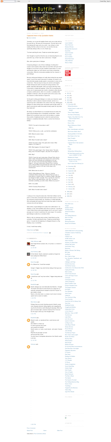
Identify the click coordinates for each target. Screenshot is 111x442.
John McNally (68, 330)
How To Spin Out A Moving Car (75, 163)
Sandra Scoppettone (70, 364)
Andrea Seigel (68, 368)
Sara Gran (67, 303)
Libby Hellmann (35, 241)
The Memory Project (70, 332)
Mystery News (68, 338)
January (70, 189)
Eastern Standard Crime (71, 285)
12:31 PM (34, 280)
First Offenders (69, 291)
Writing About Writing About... (75, 151)
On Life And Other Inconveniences (73, 346)
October (70, 168)
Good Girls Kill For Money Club (73, 301)
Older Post (59, 430)
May (69, 180)
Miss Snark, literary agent (71, 334)
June (69, 177)
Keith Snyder (68, 370)
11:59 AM (33, 258)
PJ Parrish (67, 352)
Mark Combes (68, 271)
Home (44, 430)
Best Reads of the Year (74, 136)
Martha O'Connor (69, 344)
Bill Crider (67, 252)
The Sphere (68, 378)
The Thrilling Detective (70, 215)
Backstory (67, 248)
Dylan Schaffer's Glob (70, 283)
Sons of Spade (68, 372)
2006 (68, 196)
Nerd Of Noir (68, 342)
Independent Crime (69, 309)
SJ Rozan (67, 362)
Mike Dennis (34, 302)
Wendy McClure (69, 327)
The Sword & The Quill (70, 380)
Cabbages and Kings (70, 262)
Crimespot (67, 277)
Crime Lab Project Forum (71, 275)
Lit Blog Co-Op (68, 323)
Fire (69, 146)
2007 (68, 194)
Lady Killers (68, 317)
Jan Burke (67, 254)
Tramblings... (68, 385)
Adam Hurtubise (69, 240)
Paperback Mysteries (70, 350)
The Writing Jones (72, 140)
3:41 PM (33, 313)
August (70, 173)
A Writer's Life (68, 236)
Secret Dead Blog (69, 366)
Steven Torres (68, 384)
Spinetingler (68, 219)
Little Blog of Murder (70, 325)
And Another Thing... (70, 246)
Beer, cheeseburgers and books (76, 129)
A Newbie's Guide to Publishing (73, 232)
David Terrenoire (69, 374)
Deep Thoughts (71, 138)
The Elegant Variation (70, 287)
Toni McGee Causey (70, 265)
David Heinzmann (69, 58)
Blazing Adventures (70, 221)
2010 (68, 100)
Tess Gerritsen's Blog (70, 297)
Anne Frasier (68, 293)
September (71, 171)
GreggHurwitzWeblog (70, 307)
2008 (68, 191)
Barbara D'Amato (69, 47)
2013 (68, 93)
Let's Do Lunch (68, 319)
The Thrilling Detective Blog (72, 382)
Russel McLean (69, 328)
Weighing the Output (73, 157)
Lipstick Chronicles (70, 321)
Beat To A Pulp (68, 217)
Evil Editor (67, 289)
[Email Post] (49, 232)
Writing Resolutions (73, 106)
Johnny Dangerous (69, 281)
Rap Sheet (67, 354)
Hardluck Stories (69, 207)
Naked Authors (68, 340)
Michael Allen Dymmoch (71, 49)
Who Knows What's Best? (74, 131)
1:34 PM (33, 298)
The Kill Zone (68, 315)
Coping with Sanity (69, 269)
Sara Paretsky (34, 251)
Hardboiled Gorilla (69, 305)
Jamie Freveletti (69, 52)
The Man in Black (69, 376)
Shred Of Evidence (70, 211)
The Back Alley (69, 209)
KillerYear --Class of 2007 (71, 313)
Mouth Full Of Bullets (70, 223)
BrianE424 (33, 284)
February (70, 186)
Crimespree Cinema (70, 279)
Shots (66, 213)
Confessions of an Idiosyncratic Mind (74, 267)
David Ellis (67, 51)
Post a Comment (31, 428)
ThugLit (67, 205)
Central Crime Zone (70, 264)
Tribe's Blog (68, 389)
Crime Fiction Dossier (70, 273)
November (71, 166)
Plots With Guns (69, 203)
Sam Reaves (68, 358)
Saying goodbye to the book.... (75, 133)
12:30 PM (34, 270)
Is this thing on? (69, 311)
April (69, 182)
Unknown (33, 344)
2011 (68, 97)
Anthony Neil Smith (70, 244)
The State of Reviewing (74, 114)
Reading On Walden (70, 356)
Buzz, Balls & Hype (70, 256)
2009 (68, 102)
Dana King (33, 262)
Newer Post (30, 430)
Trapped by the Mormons (71, 387)
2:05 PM (33, 424)
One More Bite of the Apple (72, 348)
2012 (68, 95)
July (69, 175)
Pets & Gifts (71, 123)
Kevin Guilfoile (32, 38)
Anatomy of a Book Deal (71, 242)
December (71, 104)
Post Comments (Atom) (40, 433)
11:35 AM (33, 247)
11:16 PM (33, 340)
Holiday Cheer (71, 120)
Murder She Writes (69, 336)
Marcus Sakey (68, 62)
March (70, 184)
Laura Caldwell (68, 43)
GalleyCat (67, 295)
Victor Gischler (68, 299)
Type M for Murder (69, 391)
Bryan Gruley (68, 54)
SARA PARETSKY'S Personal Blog (74, 230)
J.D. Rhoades (68, 360)
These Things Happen (73, 112)
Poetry (69, 149)
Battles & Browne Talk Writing (72, 250)
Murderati (67, 234)
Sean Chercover (69, 45)
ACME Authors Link (70, 238)
